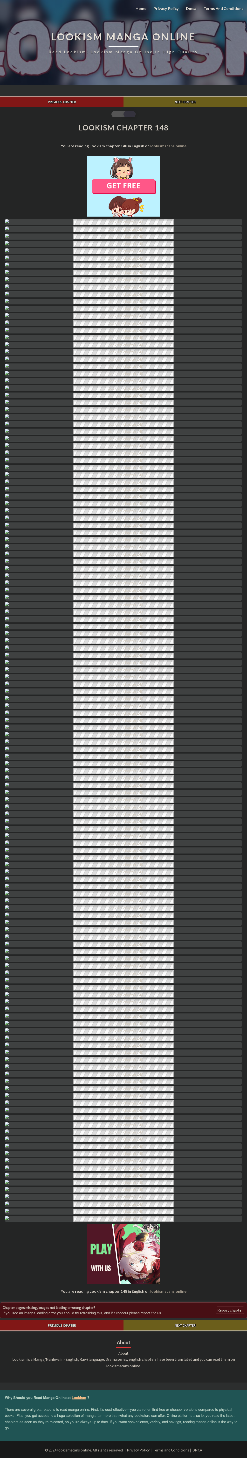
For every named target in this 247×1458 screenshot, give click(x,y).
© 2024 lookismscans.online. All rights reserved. (84, 1450)
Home (141, 8)
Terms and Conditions (223, 8)
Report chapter (230, 1310)
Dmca (191, 8)
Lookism (79, 1397)
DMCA (197, 1450)
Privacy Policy (166, 8)
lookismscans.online (168, 146)
